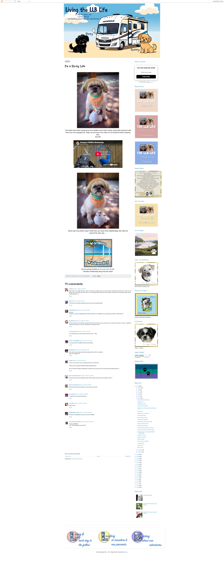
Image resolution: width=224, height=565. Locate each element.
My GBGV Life (72, 320)
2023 (137, 458)
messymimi (72, 394)
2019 (137, 466)
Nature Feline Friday (142, 417)
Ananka (71, 288)
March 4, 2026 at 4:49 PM (82, 394)
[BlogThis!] (95, 276)
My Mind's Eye (72, 350)
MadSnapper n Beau (74, 412)
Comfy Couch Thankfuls (143, 441)
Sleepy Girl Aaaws (141, 437)
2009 (137, 487)
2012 (137, 481)
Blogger (125, 552)
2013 (137, 479)
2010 (137, 485)
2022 (137, 460)
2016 (137, 473)
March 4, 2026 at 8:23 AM (87, 375)
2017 (137, 471)
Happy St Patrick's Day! (142, 423)
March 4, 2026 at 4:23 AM (83, 320)
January (140, 452)
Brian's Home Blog (73, 384)
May (139, 394)
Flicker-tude (140, 411)
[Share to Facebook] (98, 276)
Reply (70, 296)
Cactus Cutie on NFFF (142, 406)
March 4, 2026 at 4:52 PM (81, 403)
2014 (137, 477)
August (139, 388)
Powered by (142, 82)
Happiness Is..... (141, 445)
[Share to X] (96, 276)
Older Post (128, 456)
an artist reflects (73, 331)
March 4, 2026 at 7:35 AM (84, 331)
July (139, 390)
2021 (137, 462)
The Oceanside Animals (75, 421)
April (139, 396)
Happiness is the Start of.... (143, 413)
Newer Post (68, 456)
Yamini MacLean (73, 310)
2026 (137, 386)
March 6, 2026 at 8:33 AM (87, 421)
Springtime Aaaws (141, 404)
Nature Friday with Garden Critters (145, 427)
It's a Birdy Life (140, 443)
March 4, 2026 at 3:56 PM (85, 384)
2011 (137, 483)
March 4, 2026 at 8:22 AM (79, 360)
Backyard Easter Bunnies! (143, 400)
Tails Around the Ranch (75, 375)
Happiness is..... (141, 402)
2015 (137, 475)
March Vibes (140, 447)
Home (98, 456)
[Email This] (93, 276)
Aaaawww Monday (147, 495)
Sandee (71, 360)
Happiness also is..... (142, 435)
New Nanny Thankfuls (142, 419)
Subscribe (146, 76)
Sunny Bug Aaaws (141, 415)
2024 (137, 456)
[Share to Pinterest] (100, 276)
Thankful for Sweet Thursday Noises (146, 429)
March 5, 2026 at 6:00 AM (86, 412)
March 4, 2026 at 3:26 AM (80, 288)
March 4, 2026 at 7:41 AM (86, 340)
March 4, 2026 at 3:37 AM (78, 301)
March (139, 398)
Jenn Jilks (71, 403)
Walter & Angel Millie (74, 340)
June (139, 392)
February (140, 450)
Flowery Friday (140, 439)
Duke (70, 301)
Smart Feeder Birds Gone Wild (144, 421)
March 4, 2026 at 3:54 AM (84, 310)
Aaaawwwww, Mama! (142, 425)
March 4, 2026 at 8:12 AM (83, 350)
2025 (137, 454)
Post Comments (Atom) (76, 458)
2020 (137, 464)
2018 (137, 469)
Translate (146, 357)
